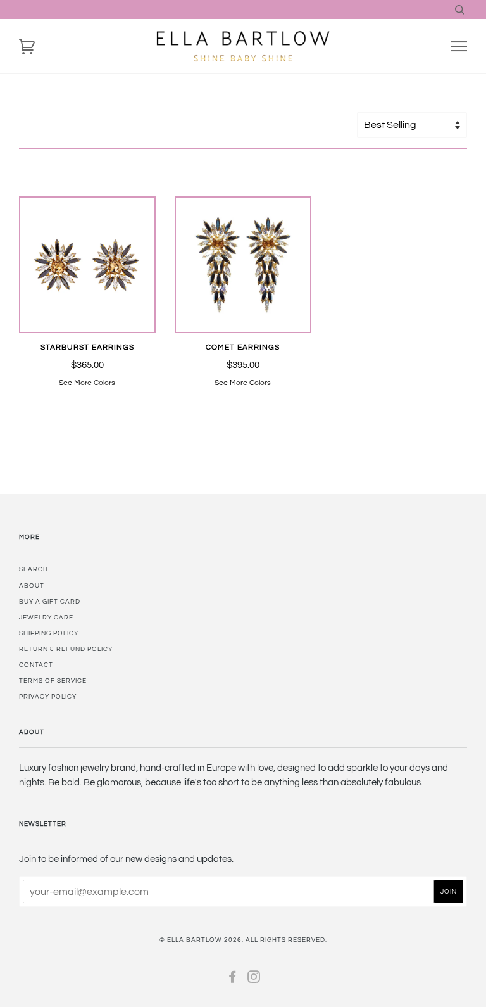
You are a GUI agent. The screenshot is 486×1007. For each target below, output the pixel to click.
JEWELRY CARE (46, 617)
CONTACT (36, 665)
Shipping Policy (48, 633)
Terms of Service (53, 681)
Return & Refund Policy (66, 649)
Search (33, 569)
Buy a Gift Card (49, 601)
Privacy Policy (48, 697)
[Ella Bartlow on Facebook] (232, 980)
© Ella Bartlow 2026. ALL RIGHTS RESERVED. (243, 940)
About (31, 586)
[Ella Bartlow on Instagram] (254, 980)
